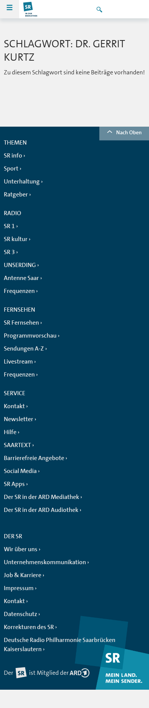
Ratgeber (16, 194)
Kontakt (14, 406)
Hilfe (10, 432)
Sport (11, 168)
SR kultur (16, 239)
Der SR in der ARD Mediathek (41, 497)
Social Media (20, 471)
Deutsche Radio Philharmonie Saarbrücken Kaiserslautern (59, 644)
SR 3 (9, 252)
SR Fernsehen (21, 323)
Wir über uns (20, 549)
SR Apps (14, 484)
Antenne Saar (21, 278)
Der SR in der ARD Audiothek (41, 510)
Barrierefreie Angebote (34, 458)
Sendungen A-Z (24, 348)
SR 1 (9, 226)
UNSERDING (20, 265)
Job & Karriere (22, 575)
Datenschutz (20, 614)
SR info (13, 155)
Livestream (18, 361)
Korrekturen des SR (29, 627)
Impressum (19, 588)
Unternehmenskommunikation (45, 562)
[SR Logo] (30, 9)
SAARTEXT (17, 445)
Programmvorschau (30, 336)
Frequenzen (19, 291)
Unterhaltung (22, 181)
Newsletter (18, 419)
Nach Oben (129, 132)
